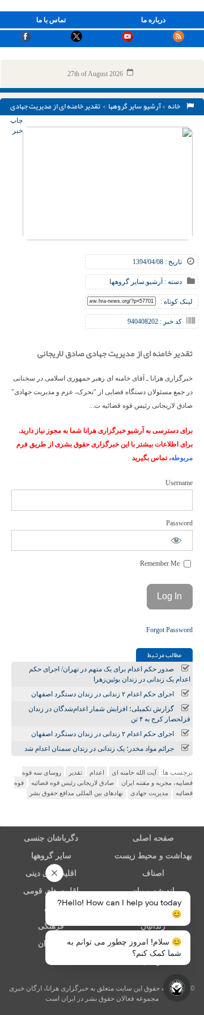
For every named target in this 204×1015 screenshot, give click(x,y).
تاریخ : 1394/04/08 (157, 262)
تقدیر (75, 772)
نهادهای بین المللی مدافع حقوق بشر (76, 793)
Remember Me (160, 563)
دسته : (172, 282)
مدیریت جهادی (149, 793)
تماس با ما (51, 20)
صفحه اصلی (153, 838)
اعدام (97, 772)
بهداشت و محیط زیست (153, 855)
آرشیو (152, 106)
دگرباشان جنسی (51, 838)
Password (179, 523)
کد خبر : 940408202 (155, 321)
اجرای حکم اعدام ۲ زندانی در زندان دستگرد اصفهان (102, 694)
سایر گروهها (125, 106)
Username (179, 483)
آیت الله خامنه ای (134, 772)
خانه (175, 106)
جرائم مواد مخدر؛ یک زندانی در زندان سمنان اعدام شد (99, 749)
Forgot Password (169, 630)
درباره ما (153, 20)
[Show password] (176, 540)
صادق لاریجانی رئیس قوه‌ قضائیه (72, 782)
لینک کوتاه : (176, 302)
